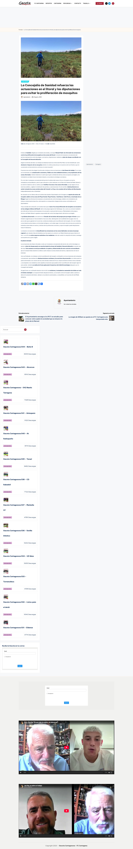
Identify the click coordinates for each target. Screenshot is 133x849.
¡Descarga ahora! (7, 354)
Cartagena (98, 164)
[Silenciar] (109, 772)
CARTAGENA (25, 81)
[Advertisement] (66, 17)
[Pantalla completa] (111, 772)
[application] (66, 747)
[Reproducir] (20, 772)
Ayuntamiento (90, 164)
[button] (100, 3)
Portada (21, 29)
